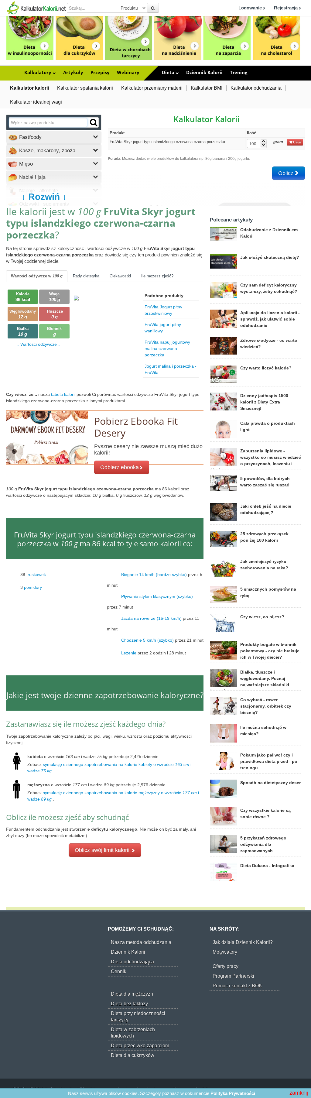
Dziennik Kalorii (204, 72)
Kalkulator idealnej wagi (36, 102)
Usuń (297, 142)
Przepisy (100, 72)
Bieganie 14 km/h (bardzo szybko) (154, 574)
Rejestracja (286, 7)
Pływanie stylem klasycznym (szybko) (157, 596)
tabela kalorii (64, 394)
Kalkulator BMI (206, 88)
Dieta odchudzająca (132, 961)
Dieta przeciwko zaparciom (140, 1045)
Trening (238, 72)
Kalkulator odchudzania (256, 88)
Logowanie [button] (250, 7)
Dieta (169, 72)
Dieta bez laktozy (129, 1003)
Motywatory (225, 952)
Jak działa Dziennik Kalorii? (243, 942)
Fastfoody (30, 137)
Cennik (118, 971)
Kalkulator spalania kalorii (85, 88)
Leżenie (128, 652)
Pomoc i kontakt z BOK (237, 985)
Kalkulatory (38, 72)
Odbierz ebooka (119, 467)
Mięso (25, 164)
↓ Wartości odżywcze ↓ (38, 344)
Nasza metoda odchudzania (141, 942)
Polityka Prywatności (232, 1093)
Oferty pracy (225, 966)
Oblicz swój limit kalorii (103, 850)
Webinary (128, 72)
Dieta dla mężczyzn (132, 994)
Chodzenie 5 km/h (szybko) (147, 640)
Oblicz (286, 173)
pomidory (33, 587)
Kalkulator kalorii (29, 88)
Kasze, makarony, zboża (46, 150)
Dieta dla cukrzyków (132, 1055)
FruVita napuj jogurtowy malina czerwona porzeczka (167, 348)
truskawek (36, 574)
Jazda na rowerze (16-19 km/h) (151, 618)
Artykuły (73, 72)
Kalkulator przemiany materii (152, 88)
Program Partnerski (233, 976)
